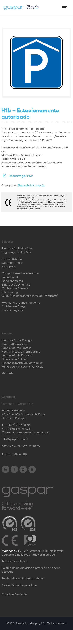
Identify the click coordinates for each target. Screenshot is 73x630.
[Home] (21, 9)
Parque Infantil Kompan (17, 355)
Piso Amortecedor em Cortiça (21, 351)
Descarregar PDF (21, 175)
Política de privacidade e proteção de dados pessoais (31, 569)
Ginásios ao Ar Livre (14, 359)
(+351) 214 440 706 (19, 424)
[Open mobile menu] (65, 7)
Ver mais (7, 373)
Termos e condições (14, 561)
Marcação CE (10, 551)
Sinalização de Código (17, 340)
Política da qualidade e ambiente (23, 578)
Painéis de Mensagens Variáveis (22, 366)
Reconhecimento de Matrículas (22, 362)
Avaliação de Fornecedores (19, 585)
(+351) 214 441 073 (18, 428)
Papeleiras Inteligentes (16, 347)
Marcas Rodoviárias (14, 344)
